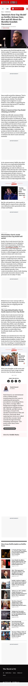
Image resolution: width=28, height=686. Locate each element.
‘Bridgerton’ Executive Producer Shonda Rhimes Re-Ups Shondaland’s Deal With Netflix (19, 613)
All (7, 9)
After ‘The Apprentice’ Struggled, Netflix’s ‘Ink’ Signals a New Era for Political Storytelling (18, 572)
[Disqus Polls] (14, 456)
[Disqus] (14, 496)
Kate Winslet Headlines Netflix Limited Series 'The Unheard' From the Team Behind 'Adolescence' (19, 562)
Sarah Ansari (6, 28)
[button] (27, 47)
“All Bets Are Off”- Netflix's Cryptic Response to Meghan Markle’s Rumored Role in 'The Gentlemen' (19, 593)
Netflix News (8, 11)
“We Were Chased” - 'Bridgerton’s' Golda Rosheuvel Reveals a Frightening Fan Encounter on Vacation (19, 603)
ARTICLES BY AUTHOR (9, 428)
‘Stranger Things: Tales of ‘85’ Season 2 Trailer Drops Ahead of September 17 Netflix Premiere (19, 634)
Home (2, 11)
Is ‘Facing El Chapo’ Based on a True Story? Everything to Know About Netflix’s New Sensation (19, 552)
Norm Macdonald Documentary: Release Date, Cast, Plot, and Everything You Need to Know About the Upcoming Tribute (19, 624)
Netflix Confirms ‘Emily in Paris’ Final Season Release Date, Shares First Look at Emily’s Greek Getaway (19, 583)
